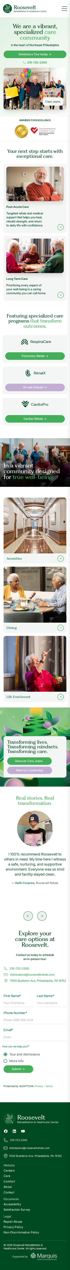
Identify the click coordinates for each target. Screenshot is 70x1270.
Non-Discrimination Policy (21, 1232)
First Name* (12, 996)
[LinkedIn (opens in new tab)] (14, 1131)
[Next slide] (42, 916)
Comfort (9, 1181)
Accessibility (12, 1204)
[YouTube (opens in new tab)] (23, 1131)
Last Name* (45, 996)
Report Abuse (13, 1221)
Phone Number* (15, 1013)
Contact (9, 1192)
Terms (48, 1086)
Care (7, 1176)
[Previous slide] (28, 916)
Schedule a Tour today (33, 54)
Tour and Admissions (24, 1054)
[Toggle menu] (64, 8)
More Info (16, 1061)
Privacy (39, 1086)
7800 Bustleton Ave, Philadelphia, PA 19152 (38, 980)
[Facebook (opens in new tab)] (6, 1131)
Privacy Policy (13, 1227)
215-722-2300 (37, 62)
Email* (8, 1030)
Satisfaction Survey (17, 1209)
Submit (16, 1069)
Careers (9, 1170)
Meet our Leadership (29, 770)
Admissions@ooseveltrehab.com (32, 974)
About (8, 1187)
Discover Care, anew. (29, 761)
